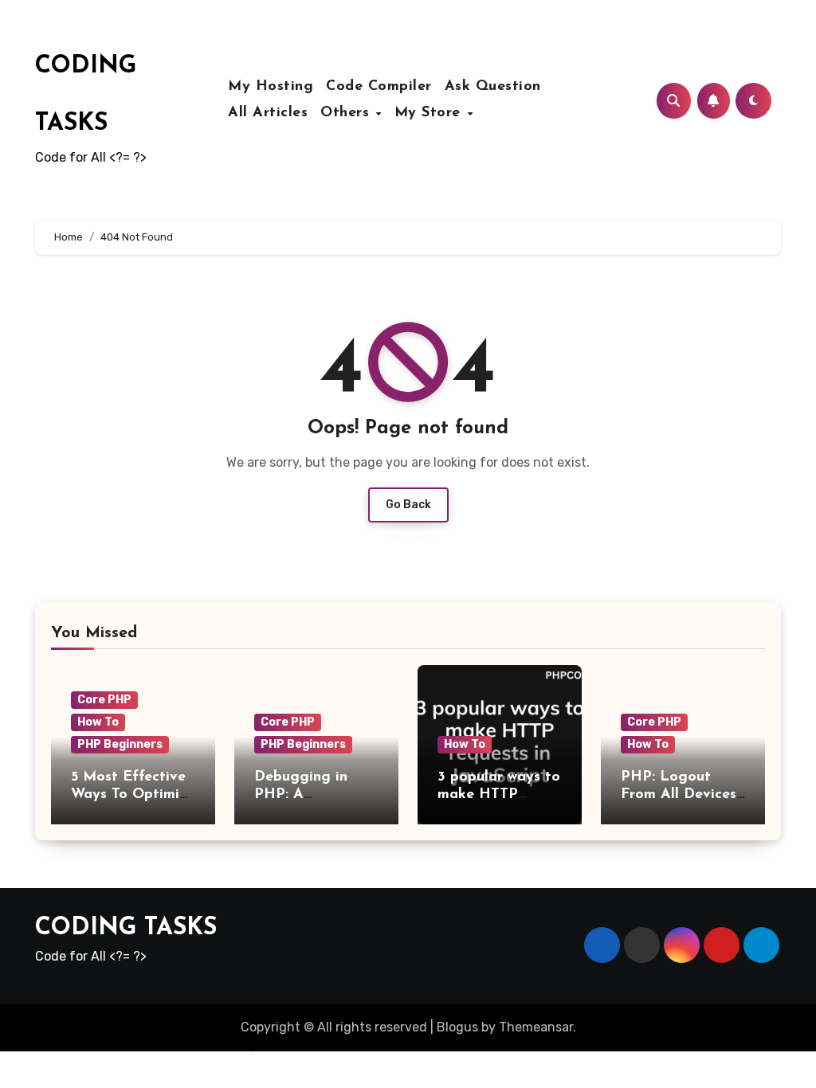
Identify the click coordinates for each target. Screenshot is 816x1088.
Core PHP (104, 699)
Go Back (408, 504)
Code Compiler (379, 87)
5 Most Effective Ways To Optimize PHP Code (133, 794)
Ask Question (493, 87)
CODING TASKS (126, 928)
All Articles (268, 113)
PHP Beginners (120, 744)
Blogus (457, 1027)
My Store (430, 113)
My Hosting (270, 87)
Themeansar (536, 1027)
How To (98, 722)
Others (347, 113)
